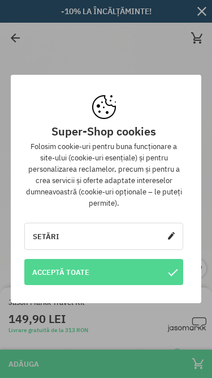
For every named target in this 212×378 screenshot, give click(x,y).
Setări (46, 236)
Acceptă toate (60, 272)
